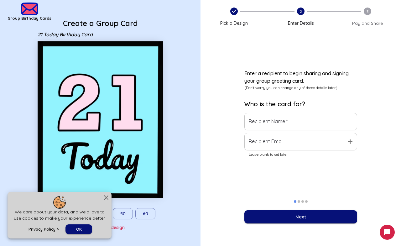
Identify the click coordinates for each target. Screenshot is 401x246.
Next (300, 217)
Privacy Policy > (44, 229)
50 (123, 214)
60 (145, 214)
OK (79, 229)
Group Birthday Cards (29, 18)
